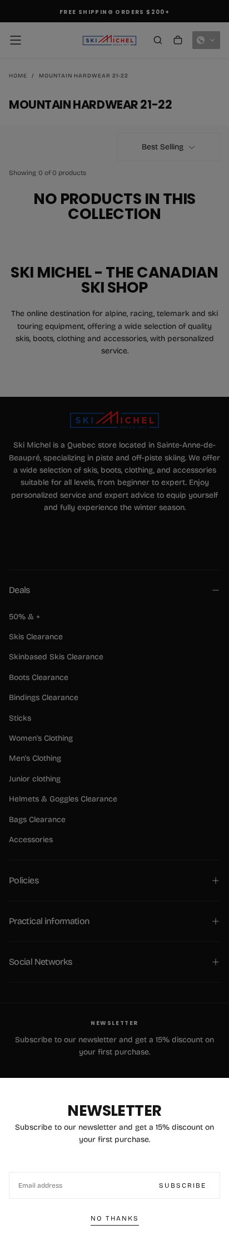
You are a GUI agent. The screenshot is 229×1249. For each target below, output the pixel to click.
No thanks (115, 1218)
